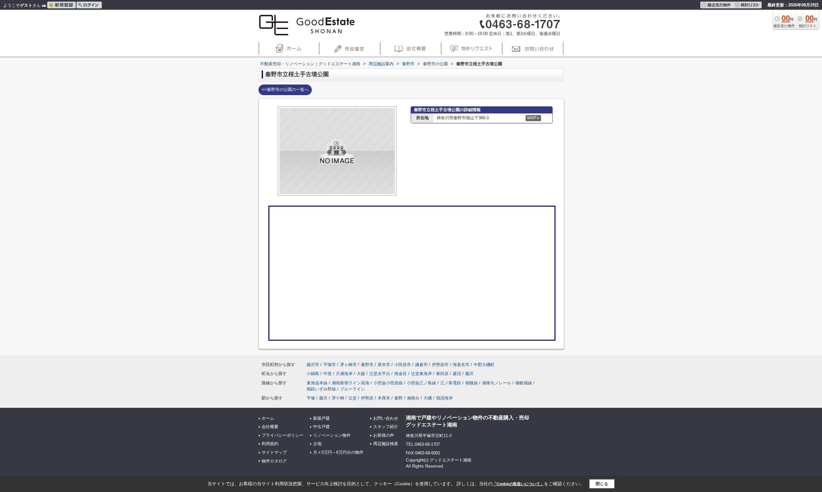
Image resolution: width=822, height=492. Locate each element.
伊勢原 (367, 398)
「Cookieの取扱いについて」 (518, 484)
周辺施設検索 (385, 443)
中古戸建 (321, 426)
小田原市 (402, 364)
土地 (317, 443)
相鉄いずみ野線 (321, 389)
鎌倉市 (421, 364)
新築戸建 (321, 418)
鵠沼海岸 (444, 398)
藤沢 (469, 373)
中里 (327, 373)
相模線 (471, 382)
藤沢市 (313, 364)
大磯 (428, 398)
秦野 (398, 398)
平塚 (311, 398)
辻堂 (352, 398)
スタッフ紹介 (385, 426)
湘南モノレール (496, 382)
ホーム (268, 418)
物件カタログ (274, 461)
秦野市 (367, 364)
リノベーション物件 (332, 435)
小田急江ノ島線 (421, 382)
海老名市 (461, 364)
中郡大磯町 (484, 364)
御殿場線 (523, 382)
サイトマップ (274, 452)
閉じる (602, 483)
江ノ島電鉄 (450, 382)
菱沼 (457, 373)
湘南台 (413, 398)
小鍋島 (313, 373)
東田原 (442, 373)
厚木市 (384, 364)
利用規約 (270, 443)
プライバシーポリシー (282, 435)
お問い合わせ (385, 418)
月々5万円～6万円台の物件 (338, 452)
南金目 (400, 373)
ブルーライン (352, 389)
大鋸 (361, 373)
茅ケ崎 (338, 398)
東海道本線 (317, 382)
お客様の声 (383, 435)
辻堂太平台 (379, 373)
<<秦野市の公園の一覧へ (285, 89)
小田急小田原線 (388, 382)
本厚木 (384, 398)
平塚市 (329, 364)
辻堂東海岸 (421, 373)
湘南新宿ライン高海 (350, 382)
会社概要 (270, 426)
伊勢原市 (440, 364)
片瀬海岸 (344, 373)
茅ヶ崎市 (348, 364)
